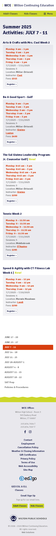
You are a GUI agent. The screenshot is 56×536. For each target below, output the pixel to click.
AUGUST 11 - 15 (13, 372)
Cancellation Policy (28, 447)
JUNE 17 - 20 (11, 337)
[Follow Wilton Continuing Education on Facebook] (25, 432)
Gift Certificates (28, 454)
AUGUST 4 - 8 (12, 367)
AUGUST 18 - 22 (13, 377)
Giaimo (21, 129)
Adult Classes (10, 13)
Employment (28, 443)
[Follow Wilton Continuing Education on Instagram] (30, 432)
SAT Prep (9, 382)
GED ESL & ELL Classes (19, 488)
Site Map (28, 469)
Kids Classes (30, 13)
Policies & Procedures (16, 387)
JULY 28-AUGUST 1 (14, 362)
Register (11, 84)
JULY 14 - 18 (11, 352)
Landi (20, 302)
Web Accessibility (28, 466)
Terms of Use (28, 462)
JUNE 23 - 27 (11, 342)
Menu (50, 13)
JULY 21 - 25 (11, 357)
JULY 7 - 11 (10, 347)
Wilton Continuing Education (29, 5)
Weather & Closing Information (28, 451)
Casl (19, 75)
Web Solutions (28, 532)
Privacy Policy (28, 458)
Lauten (9, 133)
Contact (28, 439)
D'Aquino (22, 246)
